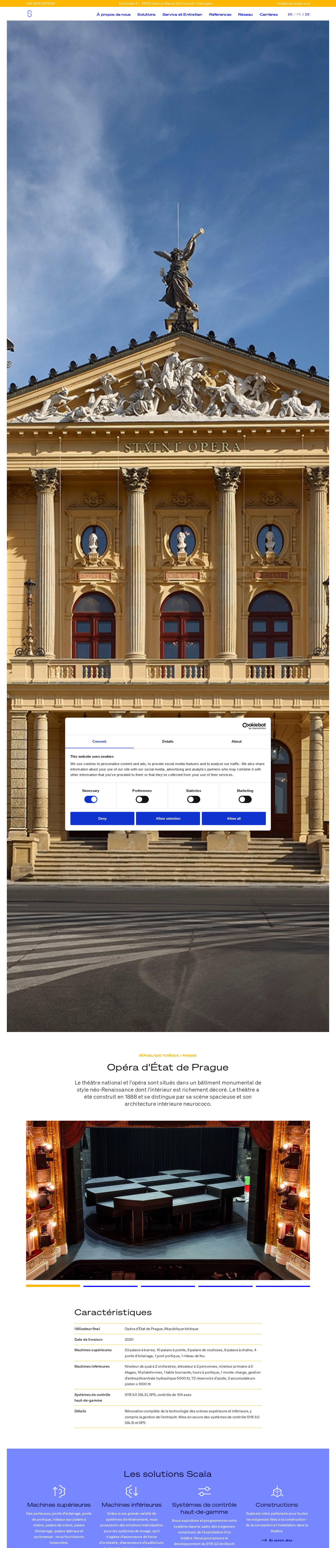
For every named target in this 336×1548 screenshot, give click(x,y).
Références (220, 14)
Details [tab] (167, 741)
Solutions (146, 14)
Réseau (245, 14)
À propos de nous (114, 14)
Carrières (269, 14)
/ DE (306, 14)
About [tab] (237, 741)
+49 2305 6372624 (40, 3)
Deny (102, 818)
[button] (114, 17)
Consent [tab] (99, 741)
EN (291, 14)
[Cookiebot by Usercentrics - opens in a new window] (246, 726)
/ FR (298, 14)
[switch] (142, 799)
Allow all (234, 818)
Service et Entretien (182, 14)
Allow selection (168, 818)
